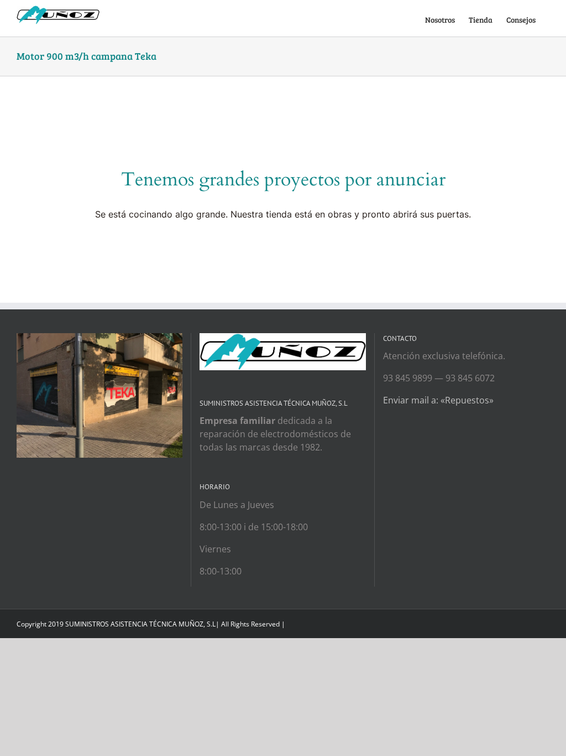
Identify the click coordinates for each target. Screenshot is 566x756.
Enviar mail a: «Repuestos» (438, 400)
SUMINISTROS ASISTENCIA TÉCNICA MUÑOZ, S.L (140, 624)
